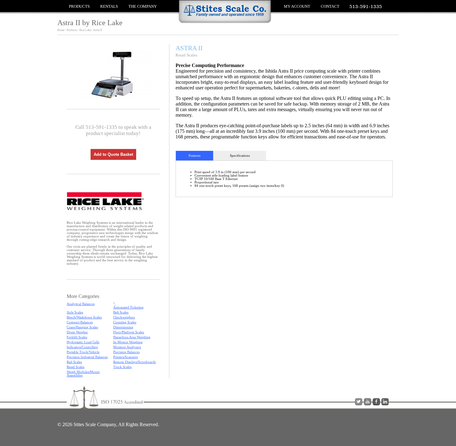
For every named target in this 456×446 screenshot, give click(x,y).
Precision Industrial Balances (87, 357)
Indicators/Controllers (82, 347)
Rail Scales (74, 362)
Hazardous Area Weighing (131, 337)
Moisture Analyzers (127, 347)
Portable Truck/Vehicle (83, 352)
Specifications (240, 155)
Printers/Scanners (125, 357)
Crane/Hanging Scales (82, 327)
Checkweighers (124, 317)
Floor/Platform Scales (128, 332)
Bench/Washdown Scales (84, 317)
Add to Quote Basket (113, 154)
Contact (330, 6)
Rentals (109, 6)
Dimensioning (123, 327)
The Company (142, 6)
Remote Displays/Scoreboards (134, 362)
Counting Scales (124, 322)
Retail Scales (75, 367)
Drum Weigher (77, 332)
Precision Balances (126, 352)
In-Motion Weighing (128, 342)
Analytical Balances (81, 304)
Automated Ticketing (128, 307)
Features (194, 155)
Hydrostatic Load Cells (83, 342)
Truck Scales (122, 367)
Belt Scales (120, 312)
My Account (297, 6)
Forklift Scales (77, 337)
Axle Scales (75, 312)
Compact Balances (80, 322)
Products (79, 6)
